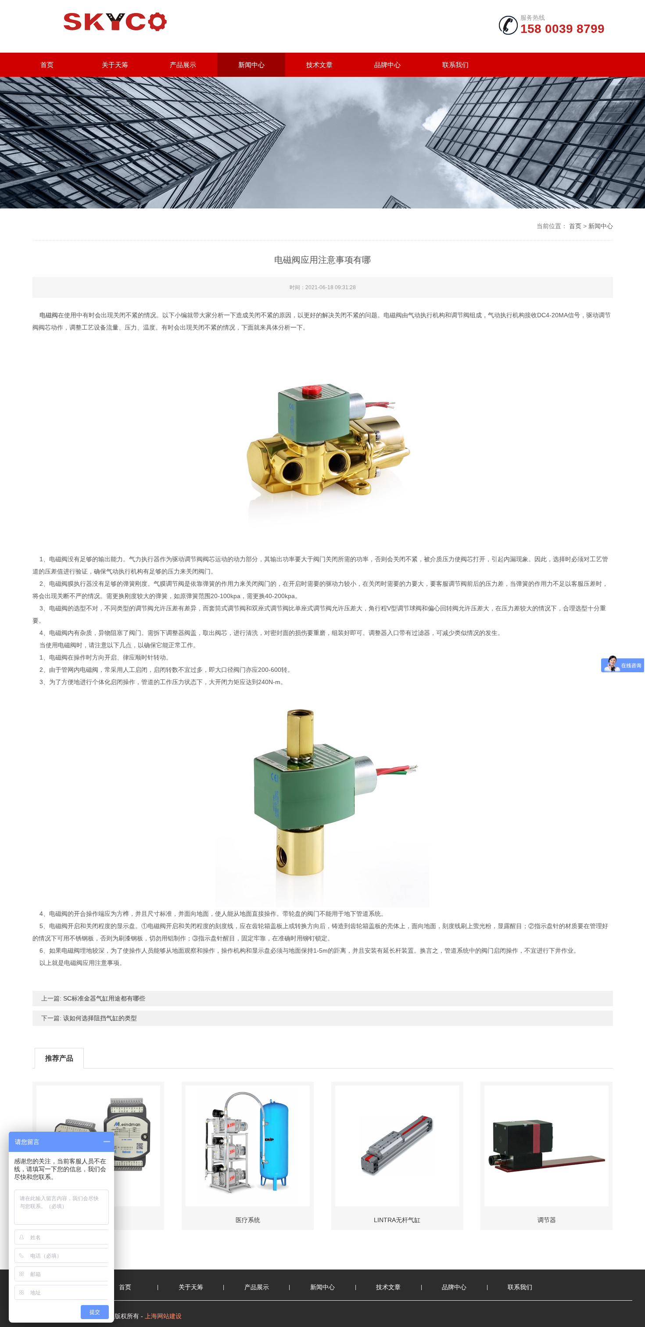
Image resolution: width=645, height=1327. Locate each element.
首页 (47, 64)
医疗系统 (248, 1219)
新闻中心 (251, 64)
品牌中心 (387, 64)
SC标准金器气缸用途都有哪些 (104, 998)
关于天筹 (115, 64)
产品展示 (183, 64)
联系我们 (455, 64)
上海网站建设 (163, 1316)
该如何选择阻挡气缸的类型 (100, 1018)
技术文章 (319, 64)
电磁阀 (48, 315)
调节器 (547, 1219)
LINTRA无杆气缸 (397, 1219)
